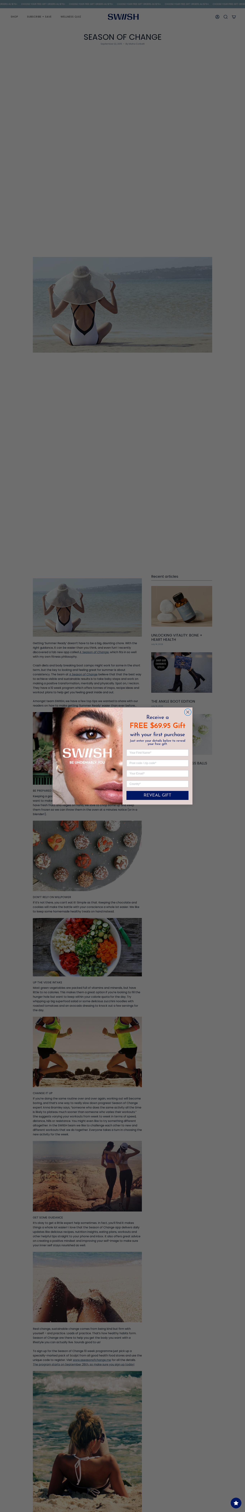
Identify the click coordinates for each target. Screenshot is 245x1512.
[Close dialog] (187, 712)
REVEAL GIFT (157, 795)
